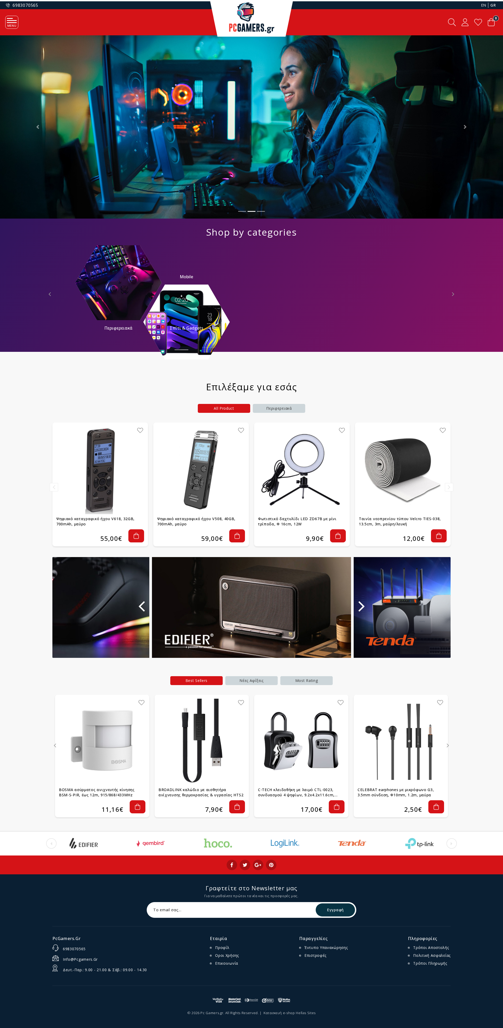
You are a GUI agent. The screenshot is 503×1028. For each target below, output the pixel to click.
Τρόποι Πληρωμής (430, 963)
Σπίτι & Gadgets (186, 328)
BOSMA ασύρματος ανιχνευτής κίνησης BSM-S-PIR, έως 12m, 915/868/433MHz (97, 792)
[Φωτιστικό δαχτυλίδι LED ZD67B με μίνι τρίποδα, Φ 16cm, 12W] (302, 470)
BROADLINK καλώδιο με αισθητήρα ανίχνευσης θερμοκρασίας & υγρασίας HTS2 (200, 792)
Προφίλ (222, 947)
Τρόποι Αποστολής (431, 947)
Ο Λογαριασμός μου (465, 22)
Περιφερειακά (118, 328)
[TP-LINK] (419, 843)
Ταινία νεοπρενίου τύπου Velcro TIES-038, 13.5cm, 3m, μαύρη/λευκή (400, 521)
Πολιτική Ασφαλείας (432, 955)
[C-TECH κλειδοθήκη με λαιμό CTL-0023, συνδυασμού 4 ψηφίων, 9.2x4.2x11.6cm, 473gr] (301, 742)
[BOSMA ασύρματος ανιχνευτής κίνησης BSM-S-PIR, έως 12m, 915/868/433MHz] (102, 742)
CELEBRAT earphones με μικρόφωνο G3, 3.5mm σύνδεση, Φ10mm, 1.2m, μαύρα (396, 792)
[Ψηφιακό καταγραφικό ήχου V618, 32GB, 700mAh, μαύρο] (100, 470)
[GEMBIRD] (150, 843)
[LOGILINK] (285, 843)
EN (483, 5)
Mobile (186, 277)
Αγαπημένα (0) (478, 22)
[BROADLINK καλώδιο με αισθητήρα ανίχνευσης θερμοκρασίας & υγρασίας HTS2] (201, 742)
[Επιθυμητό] (140, 430)
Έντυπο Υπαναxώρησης (326, 947)
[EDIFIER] (83, 843)
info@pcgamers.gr (80, 959)
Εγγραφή (335, 909)
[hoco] (218, 843)
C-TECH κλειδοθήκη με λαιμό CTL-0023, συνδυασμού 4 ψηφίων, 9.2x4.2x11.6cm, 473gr (296, 792)
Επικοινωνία (226, 963)
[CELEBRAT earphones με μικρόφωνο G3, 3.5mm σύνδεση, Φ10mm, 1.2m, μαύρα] (401, 742)
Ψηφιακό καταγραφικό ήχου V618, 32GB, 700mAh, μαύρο (95, 521)
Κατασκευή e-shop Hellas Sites (290, 1012)
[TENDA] (352, 843)
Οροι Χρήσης (227, 955)
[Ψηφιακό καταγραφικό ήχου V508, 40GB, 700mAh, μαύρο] (201, 470)
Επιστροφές (315, 955)
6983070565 (74, 948)
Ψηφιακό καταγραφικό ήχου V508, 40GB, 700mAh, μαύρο (196, 521)
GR (493, 5)
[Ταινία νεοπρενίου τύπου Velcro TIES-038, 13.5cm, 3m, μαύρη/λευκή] (403, 470)
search (452, 22)
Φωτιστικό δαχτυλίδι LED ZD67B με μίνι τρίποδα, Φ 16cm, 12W (297, 521)
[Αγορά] (136, 535)
